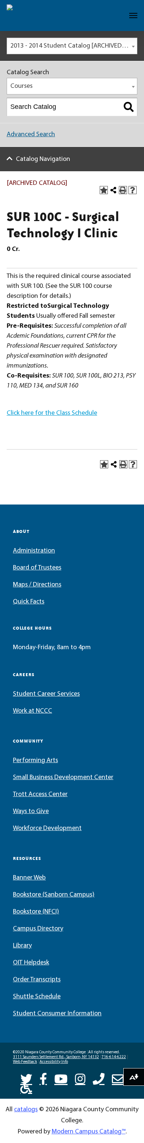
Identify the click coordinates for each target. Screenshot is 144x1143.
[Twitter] (26, 1078)
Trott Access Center (40, 794)
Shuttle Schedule (37, 997)
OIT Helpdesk (31, 963)
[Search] (128, 107)
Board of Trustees (37, 568)
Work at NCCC (32, 711)
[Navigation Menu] (133, 15)
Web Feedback (25, 1062)
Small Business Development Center (63, 777)
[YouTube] (61, 1078)
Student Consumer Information (57, 1014)
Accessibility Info (54, 1062)
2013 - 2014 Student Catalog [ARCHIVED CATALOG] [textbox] (73, 46)
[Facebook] (43, 1078)
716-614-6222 (114, 1057)
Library (22, 946)
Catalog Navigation (43, 159)
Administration (34, 551)
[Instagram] (80, 1078)
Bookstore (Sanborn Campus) (54, 895)
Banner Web (29, 878)
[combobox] (72, 46)
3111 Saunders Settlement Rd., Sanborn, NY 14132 (56, 1057)
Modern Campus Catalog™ (89, 1132)
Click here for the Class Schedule (52, 413)
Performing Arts (35, 760)
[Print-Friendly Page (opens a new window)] (123, 190)
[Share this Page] (113, 190)
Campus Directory (38, 929)
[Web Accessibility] (26, 1086)
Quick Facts (28, 602)
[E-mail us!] (118, 1078)
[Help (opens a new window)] (132, 190)
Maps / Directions (37, 585)
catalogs (26, 1109)
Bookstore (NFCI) (36, 912)
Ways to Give (31, 811)
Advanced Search (31, 134)
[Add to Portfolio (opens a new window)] (104, 190)
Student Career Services (46, 694)
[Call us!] (98, 1078)
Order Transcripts (37, 980)
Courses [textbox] (21, 86)
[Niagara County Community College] (28, 15)
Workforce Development (47, 828)
